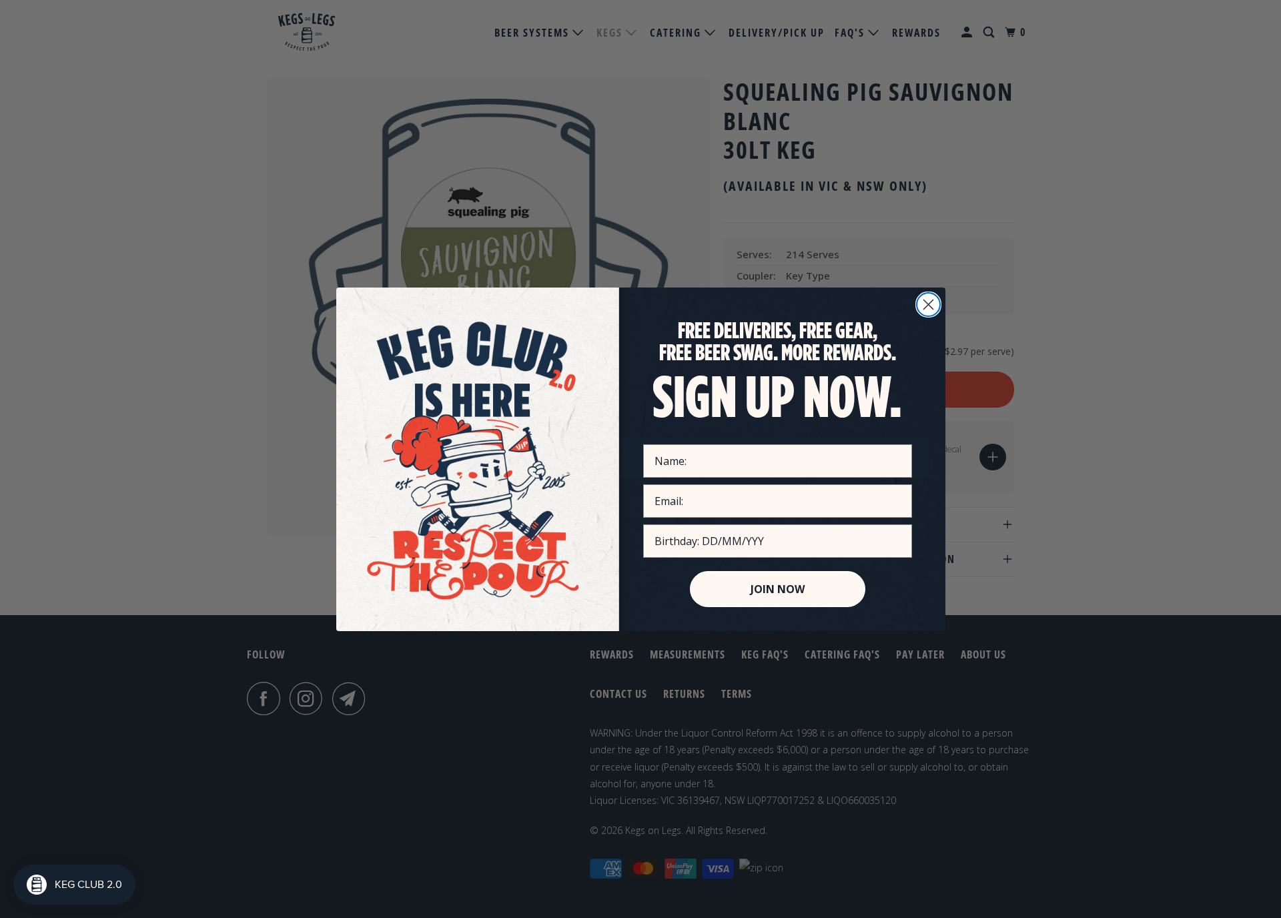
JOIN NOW (778, 589)
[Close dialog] (928, 304)
